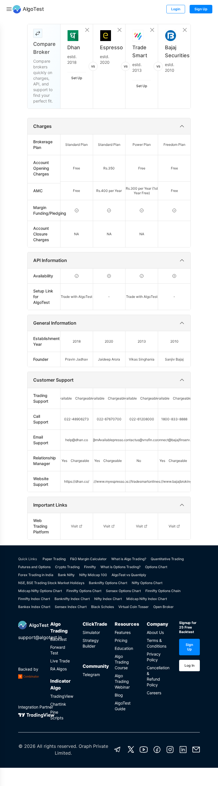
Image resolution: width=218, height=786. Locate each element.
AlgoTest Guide (123, 706)
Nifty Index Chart (108, 599)
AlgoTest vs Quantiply (129, 575)
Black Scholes (102, 607)
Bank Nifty (66, 575)
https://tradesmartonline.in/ (141, 481)
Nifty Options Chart (147, 583)
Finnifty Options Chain (163, 591)
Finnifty (90, 567)
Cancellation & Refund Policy (157, 676)
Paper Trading (54, 559)
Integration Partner (35, 707)
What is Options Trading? (120, 567)
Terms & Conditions (156, 643)
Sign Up (200, 9)
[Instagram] (170, 749)
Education (124, 648)
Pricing (121, 640)
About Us (155, 632)
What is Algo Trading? (128, 559)
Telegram (91, 674)
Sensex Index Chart (71, 607)
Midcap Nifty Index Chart (146, 599)
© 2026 (26, 746)
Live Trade (60, 660)
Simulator (91, 632)
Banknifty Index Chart (72, 599)
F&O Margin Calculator (88, 559)
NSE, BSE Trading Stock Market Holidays (51, 583)
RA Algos (58, 668)
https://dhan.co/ (76, 481)
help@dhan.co (76, 440)
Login (175, 9)
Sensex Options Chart (123, 591)
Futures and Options (34, 567)
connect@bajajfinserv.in (174, 440)
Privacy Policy (154, 657)
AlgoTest (39, 625)
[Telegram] (117, 749)
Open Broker (163, 607)
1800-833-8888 (174, 419)
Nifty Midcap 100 (93, 575)
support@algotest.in (40, 637)
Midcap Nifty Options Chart (40, 591)
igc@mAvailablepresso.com (109, 440)
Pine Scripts (56, 715)
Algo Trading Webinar (122, 681)
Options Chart (156, 567)
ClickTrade (93, 624)
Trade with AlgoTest (76, 296)
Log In (189, 665)
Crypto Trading (67, 567)
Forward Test (57, 650)
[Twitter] (131, 749)
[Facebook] (157, 749)
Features (123, 632)
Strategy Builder (91, 643)
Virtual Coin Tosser (133, 607)
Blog (119, 695)
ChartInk (58, 704)
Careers (154, 692)
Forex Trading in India (35, 575)
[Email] (196, 749)
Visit (74, 526)
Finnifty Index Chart (34, 599)
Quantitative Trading (167, 559)
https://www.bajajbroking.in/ (174, 481)
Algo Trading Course (122, 662)
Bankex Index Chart (34, 607)
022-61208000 (141, 419)
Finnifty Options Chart (83, 591)
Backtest (58, 639)
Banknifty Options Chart (108, 583)
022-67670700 (109, 419)
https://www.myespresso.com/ (109, 481)
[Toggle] (9, 9)
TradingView (60, 696)
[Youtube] (144, 749)
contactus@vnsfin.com (141, 440)
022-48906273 (76, 419)
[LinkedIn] (183, 749)
